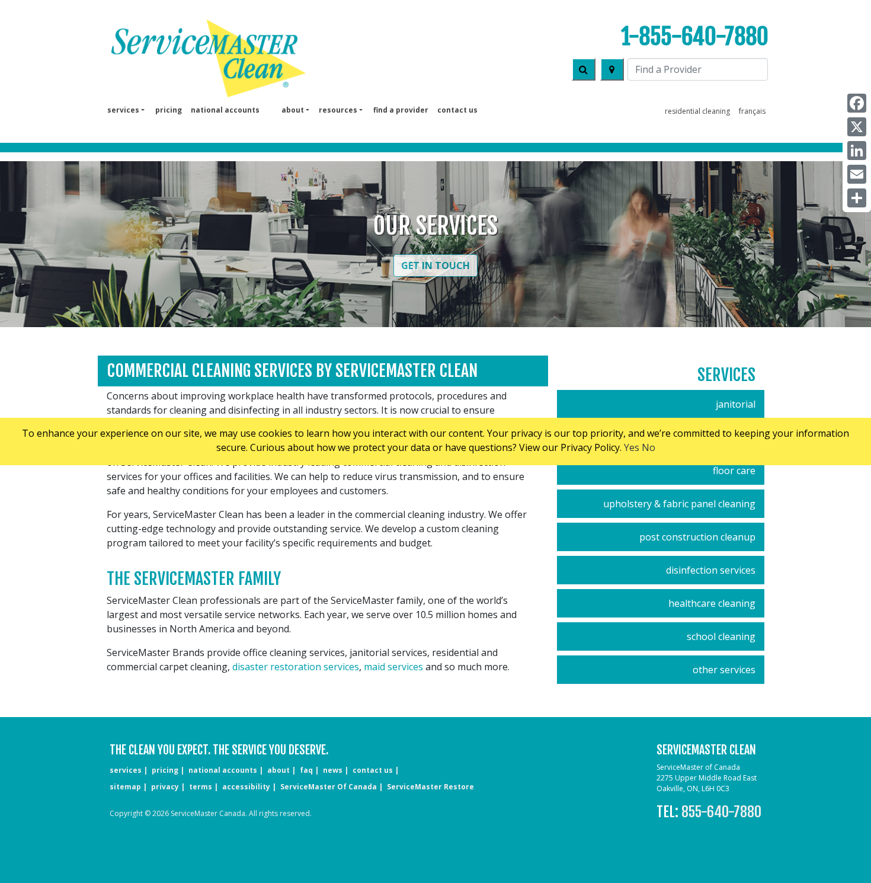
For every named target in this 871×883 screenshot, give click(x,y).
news (332, 770)
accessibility (246, 787)
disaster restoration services (295, 666)
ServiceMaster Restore (430, 787)
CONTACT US (373, 770)
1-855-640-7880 (694, 36)
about (278, 770)
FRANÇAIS (752, 111)
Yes (631, 447)
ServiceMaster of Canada (328, 787)
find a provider (400, 110)
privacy (165, 787)
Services (726, 374)
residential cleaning (697, 111)
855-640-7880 (721, 812)
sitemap (125, 787)
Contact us (457, 110)
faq (306, 770)
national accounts (225, 110)
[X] (857, 127)
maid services (393, 666)
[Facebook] (857, 103)
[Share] (857, 198)
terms (200, 787)
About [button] (292, 110)
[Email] (857, 174)
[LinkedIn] (857, 150)
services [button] (123, 110)
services (126, 770)
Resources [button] (338, 110)
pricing (168, 110)
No (648, 447)
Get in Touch (435, 265)
